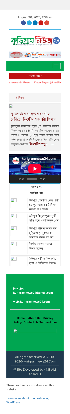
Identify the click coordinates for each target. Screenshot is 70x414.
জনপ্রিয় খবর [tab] (36, 193)
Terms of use (48, 322)
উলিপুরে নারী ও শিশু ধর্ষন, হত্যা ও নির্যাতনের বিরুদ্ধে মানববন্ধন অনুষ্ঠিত (42, 263)
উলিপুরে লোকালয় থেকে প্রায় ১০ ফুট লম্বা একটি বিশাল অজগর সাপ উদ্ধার (44, 204)
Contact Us (31, 322)
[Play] (14, 179)
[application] (35, 168)
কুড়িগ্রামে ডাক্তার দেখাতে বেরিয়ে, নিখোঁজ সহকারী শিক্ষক (34, 116)
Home (21, 318)
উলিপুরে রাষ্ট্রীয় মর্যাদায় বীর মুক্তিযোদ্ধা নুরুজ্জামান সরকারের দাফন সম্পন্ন (43, 232)
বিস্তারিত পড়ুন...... (41, 144)
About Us (34, 318)
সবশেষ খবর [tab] (36, 187)
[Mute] (49, 179)
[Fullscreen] (56, 179)
